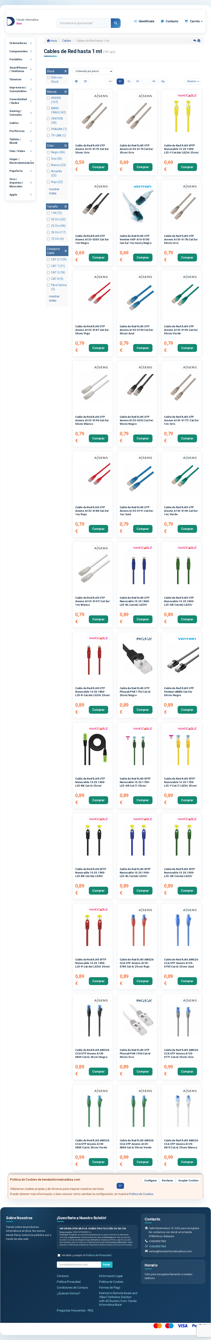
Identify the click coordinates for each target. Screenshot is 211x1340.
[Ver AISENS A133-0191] (139, 477)
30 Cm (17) (58, 232)
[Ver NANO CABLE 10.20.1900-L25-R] (94, 930)
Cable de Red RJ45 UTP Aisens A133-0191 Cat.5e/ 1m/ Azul (136, 511)
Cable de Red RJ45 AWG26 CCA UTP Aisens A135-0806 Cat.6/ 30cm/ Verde (137, 1144)
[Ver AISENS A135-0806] (139, 1111)
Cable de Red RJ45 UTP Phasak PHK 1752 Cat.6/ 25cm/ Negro (135, 692)
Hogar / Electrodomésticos (21, 161)
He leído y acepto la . (87, 1255)
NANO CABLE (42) (58, 110)
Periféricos (17, 131)
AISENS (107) (56, 100)
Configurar (150, 1180)
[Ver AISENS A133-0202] (139, 387)
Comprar (98, 167)
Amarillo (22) (56, 173)
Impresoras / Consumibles (18, 89)
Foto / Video (17, 151)
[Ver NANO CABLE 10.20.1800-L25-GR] (183, 568)
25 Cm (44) (58, 225)
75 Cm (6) (57, 238)
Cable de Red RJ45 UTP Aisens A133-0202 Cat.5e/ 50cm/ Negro (136, 420)
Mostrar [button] (192, 81)
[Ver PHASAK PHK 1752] (139, 658)
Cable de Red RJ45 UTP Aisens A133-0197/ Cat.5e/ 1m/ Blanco (92, 601)
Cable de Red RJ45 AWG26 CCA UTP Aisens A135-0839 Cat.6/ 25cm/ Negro (92, 1053)
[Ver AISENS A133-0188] (94, 477)
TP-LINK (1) (58, 135)
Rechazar (167, 1180)
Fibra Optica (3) (59, 287)
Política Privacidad (69, 1281)
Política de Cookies (141, 1194)
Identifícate (146, 21)
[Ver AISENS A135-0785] (139, 930)
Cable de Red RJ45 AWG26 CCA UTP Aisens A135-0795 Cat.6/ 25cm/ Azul (181, 963)
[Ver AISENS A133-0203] (94, 206)
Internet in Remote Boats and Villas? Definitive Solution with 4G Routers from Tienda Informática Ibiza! (118, 1299)
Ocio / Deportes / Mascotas (16, 183)
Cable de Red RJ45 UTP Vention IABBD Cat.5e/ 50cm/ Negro (179, 692)
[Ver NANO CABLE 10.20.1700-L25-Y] (183, 749)
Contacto (171, 21)
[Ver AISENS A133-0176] (183, 206)
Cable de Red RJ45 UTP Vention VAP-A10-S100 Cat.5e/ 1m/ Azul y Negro (135, 239)
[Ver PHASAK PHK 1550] (139, 1020)
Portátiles (15, 59)
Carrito (194, 21)
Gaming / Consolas (15, 112)
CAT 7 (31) (58, 266)
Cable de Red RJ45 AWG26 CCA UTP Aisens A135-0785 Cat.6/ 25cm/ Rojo (137, 963)
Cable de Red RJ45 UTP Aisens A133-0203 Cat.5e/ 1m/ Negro (92, 239)
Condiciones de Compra (72, 1287)
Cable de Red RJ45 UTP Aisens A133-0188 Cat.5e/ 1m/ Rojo (92, 511)
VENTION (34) (57, 120)
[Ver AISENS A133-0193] (183, 297)
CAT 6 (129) (59, 259)
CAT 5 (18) (58, 272)
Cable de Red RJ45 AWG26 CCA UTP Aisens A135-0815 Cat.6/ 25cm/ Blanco (181, 1144)
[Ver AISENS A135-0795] (183, 930)
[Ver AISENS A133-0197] (94, 568)
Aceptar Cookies (188, 1180)
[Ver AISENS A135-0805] (94, 1111)
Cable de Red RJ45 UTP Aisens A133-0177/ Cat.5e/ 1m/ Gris (181, 420)
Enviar (106, 1264)
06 (153, 81)
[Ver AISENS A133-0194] (183, 477)
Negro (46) (58, 152)
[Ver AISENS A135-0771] (183, 1020)
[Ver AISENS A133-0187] (94, 297)
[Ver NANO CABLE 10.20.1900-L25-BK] (94, 839)
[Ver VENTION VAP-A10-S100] (139, 206)
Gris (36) (56, 158)
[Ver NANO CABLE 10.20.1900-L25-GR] (183, 839)
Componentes (18, 51)
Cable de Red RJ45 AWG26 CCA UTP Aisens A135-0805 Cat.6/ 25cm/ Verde (92, 1144)
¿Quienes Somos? (68, 1293)
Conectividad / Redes (18, 101)
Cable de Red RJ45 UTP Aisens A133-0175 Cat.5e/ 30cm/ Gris (92, 149)
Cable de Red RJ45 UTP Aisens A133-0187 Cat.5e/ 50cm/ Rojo (92, 330)
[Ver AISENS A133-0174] (139, 116)
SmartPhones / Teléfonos (18, 69)
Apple (13, 194)
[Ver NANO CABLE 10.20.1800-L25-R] (94, 658)
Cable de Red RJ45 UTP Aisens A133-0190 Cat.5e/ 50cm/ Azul (136, 330)
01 (120, 81)
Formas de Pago (109, 1287)
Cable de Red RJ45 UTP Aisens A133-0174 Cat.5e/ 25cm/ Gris (136, 149)
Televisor (15, 79)
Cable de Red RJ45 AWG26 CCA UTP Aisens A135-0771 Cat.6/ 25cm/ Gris (181, 1053)
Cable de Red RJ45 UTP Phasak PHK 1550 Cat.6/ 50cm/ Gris (135, 1053)
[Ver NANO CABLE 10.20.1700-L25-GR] (139, 749)
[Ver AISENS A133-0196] (94, 387)
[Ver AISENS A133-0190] (139, 297)
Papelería (15, 170)
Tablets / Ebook (15, 141)
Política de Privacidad (123, 1245)
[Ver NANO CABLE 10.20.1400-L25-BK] (94, 749)
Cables (14, 123)
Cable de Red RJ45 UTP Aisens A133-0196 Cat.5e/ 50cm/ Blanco (92, 420)
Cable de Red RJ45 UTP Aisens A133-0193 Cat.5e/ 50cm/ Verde (181, 330)
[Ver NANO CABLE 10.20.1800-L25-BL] (139, 568)
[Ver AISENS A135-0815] (183, 1111)
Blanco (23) (58, 165)
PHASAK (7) (59, 129)
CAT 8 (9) (57, 278)
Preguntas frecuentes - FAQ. (75, 1310)
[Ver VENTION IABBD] (183, 658)
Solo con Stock (56, 79)
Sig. (163, 81)
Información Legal (111, 1276)
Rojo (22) (57, 182)
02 (129, 81)
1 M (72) (56, 213)
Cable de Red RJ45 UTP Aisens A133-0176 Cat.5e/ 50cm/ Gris (181, 239)
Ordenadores (18, 43)
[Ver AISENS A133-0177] (183, 387)
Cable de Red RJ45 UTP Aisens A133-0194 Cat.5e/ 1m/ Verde (181, 511)
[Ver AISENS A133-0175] (94, 116)
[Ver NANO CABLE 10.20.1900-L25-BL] (139, 839)
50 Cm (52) (58, 219)
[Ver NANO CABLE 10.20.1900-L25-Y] (183, 116)
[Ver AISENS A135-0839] (94, 1020)
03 (137, 81)
